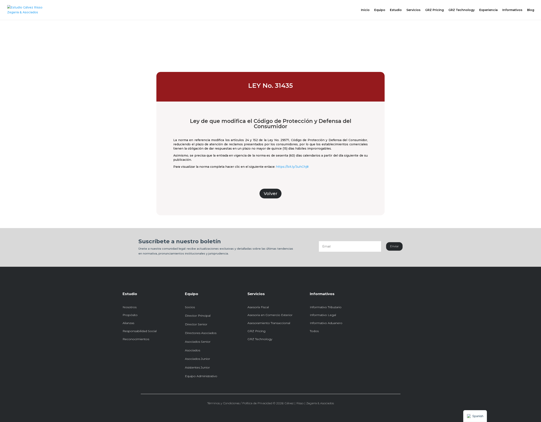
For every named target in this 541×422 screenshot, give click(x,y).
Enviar (394, 246)
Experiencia (488, 10)
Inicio (365, 10)
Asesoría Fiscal (258, 307)
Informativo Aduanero (326, 323)
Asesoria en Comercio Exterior (269, 315)
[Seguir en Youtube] (411, 296)
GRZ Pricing (434, 10)
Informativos (512, 10)
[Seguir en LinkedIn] (380, 296)
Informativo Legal (323, 315)
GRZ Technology (461, 10)
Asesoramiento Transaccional (268, 323)
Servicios (413, 10)
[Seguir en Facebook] (396, 296)
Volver (270, 193)
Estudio (396, 10)
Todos (314, 331)
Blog (530, 10)
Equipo (379, 10)
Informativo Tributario (326, 307)
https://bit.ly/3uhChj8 (292, 167)
